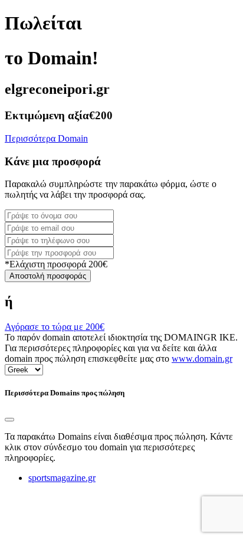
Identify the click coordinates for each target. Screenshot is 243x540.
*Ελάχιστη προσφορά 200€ (56, 264)
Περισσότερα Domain (46, 138)
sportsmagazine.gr (62, 478)
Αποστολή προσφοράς (47, 275)
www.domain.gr (202, 359)
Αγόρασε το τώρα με (54, 327)
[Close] (9, 419)
